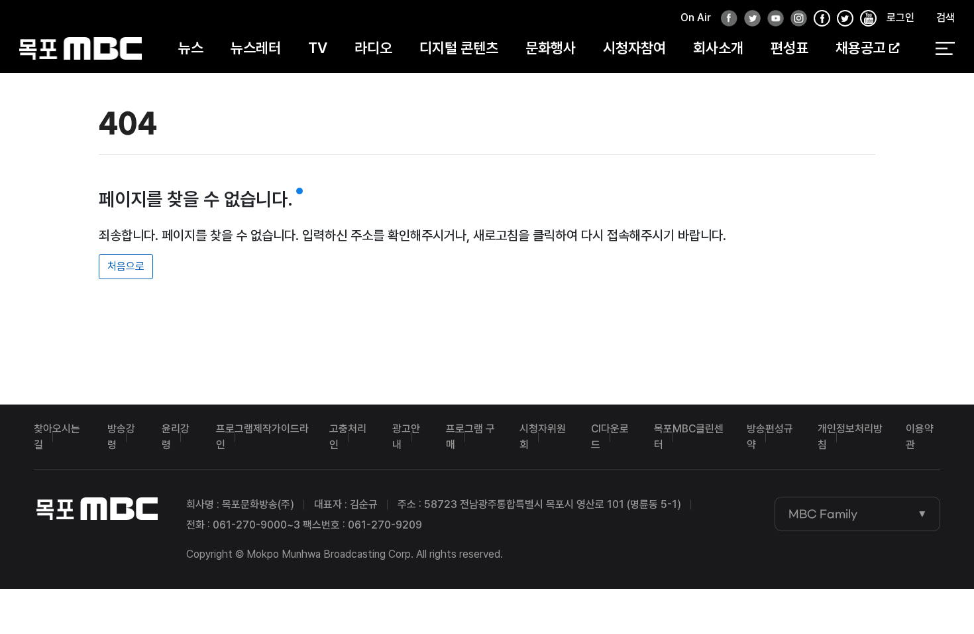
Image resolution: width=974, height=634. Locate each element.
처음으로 (125, 266)
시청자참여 (634, 47)
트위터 (748, 19)
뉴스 (190, 47)
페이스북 (725, 19)
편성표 (789, 47)
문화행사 (550, 47)
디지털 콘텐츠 (458, 47)
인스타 (795, 19)
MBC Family (822, 514)
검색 (945, 17)
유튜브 (772, 19)
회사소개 (718, 47)
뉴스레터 (256, 47)
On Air (695, 17)
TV (317, 47)
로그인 (900, 17)
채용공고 (861, 47)
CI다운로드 (610, 436)
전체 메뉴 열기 (945, 48)
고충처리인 (347, 436)
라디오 (373, 47)
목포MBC (80, 48)
